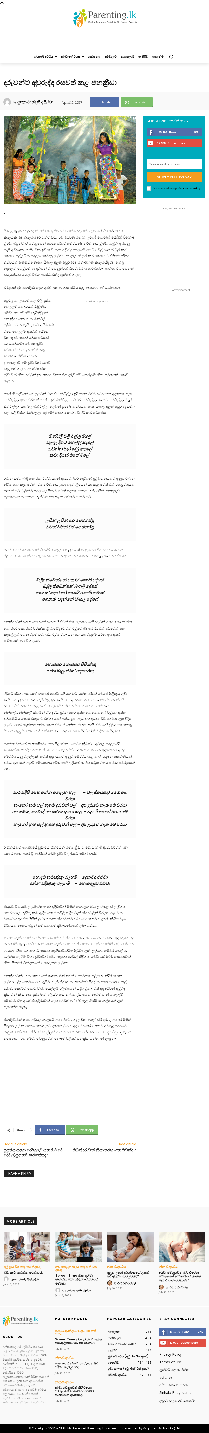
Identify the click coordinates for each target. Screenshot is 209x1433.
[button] (171, 56)
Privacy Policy (191, 188)
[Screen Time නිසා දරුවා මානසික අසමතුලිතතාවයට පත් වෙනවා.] (78, 1247)
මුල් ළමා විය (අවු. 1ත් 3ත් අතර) (22, 1266)
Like (195, 132)
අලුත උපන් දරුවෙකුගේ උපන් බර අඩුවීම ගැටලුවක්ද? (128, 1274)
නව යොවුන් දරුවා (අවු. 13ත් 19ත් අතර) (76, 1268)
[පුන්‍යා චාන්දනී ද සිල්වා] (7, 102)
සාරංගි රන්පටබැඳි (125, 1283)
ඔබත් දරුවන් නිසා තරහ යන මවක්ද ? (104, 1150)
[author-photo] (7, 1279)
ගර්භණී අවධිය (116, 1266)
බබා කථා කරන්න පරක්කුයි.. (23, 1272)
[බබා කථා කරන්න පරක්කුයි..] (27, 1247)
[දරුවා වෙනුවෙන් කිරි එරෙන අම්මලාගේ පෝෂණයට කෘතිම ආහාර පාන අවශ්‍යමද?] (182, 1247)
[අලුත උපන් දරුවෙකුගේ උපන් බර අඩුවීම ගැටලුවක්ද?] (130, 1247)
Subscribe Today (174, 177)
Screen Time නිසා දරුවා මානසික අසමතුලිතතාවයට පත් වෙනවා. (76, 1279)
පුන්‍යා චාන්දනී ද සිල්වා (35, 102)
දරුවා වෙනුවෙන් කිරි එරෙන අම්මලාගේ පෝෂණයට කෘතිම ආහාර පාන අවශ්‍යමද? (180, 1276)
